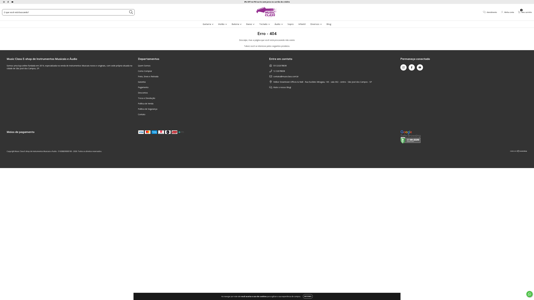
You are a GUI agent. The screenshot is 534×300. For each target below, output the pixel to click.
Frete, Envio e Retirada (148, 76)
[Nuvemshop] (518, 151)
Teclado (263, 24)
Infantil (302, 24)
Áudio (278, 24)
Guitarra (207, 24)
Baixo (249, 24)
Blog (329, 24)
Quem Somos (144, 65)
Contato (141, 114)
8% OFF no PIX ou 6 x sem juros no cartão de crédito (267, 2)
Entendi (308, 296)
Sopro (291, 24)
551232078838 (280, 65)
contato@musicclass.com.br (286, 76)
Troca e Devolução (146, 98)
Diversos (315, 24)
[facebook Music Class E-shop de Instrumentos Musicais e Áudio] (8, 2)
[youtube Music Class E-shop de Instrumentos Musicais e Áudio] (12, 2)
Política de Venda (145, 103)
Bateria (236, 24)
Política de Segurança (147, 109)
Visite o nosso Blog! (282, 87)
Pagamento (143, 87)
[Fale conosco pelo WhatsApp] (529, 294)
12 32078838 (279, 71)
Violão (221, 24)
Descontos (143, 92)
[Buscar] (131, 12)
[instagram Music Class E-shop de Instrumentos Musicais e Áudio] (4, 2)
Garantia (142, 82)
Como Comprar (145, 71)
